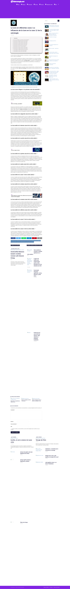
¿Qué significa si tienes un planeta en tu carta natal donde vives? (53, 76)
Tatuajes (42, 4)
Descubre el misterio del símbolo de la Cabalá (34, 245)
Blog (56, 4)
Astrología (30, 4)
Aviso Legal (51, 587)
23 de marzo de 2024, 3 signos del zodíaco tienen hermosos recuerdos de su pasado (54, 72)
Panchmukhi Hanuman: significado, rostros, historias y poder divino (38, 273)
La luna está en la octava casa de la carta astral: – (20, 47)
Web (11, 426)
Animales (23, 4)
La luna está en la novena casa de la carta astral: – (20, 48)
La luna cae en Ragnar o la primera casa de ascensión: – (21, 39)
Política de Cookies (46, 587)
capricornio (25, 240)
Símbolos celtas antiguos (15, 245)
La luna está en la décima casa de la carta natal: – (20, 49)
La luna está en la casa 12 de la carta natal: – (20, 51)
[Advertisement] (35, 12)
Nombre (12, 421)
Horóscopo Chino (49, 4)
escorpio (36, 240)
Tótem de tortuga (24, 522)
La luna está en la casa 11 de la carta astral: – (20, 50)
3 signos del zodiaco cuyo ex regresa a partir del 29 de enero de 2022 (54, 79)
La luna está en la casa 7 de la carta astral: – (19, 46)
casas (30, 240)
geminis (39, 240)
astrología (17, 240)
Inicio (18, 4)
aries (14, 240)
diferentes (33, 240)
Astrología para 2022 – (52, 40)
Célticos (36, 4)
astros (20, 240)
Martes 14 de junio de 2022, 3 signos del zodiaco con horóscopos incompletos (53, 34)
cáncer (22, 240)
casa (28, 240)
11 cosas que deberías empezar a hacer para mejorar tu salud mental (54, 30)
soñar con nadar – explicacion (53, 48)
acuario (12, 240)
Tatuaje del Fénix (41, 440)
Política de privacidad (56, 587)
